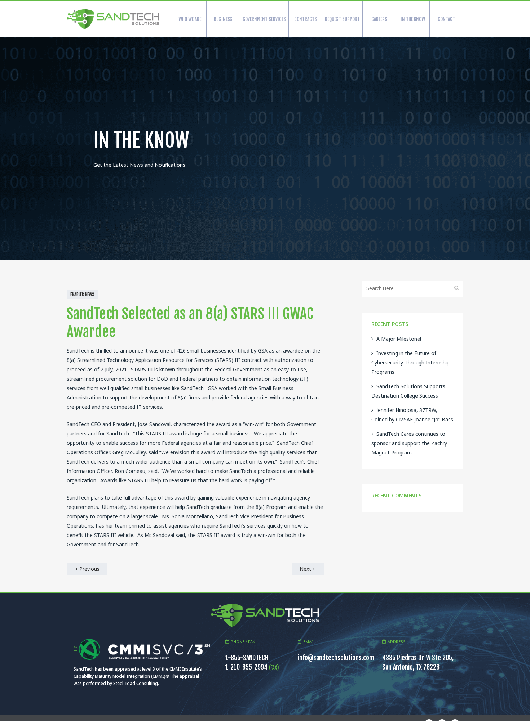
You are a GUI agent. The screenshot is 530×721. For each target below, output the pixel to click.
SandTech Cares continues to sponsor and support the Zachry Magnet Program (409, 443)
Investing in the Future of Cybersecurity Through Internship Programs (410, 362)
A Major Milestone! (398, 338)
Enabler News (82, 294)
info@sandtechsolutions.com (336, 658)
